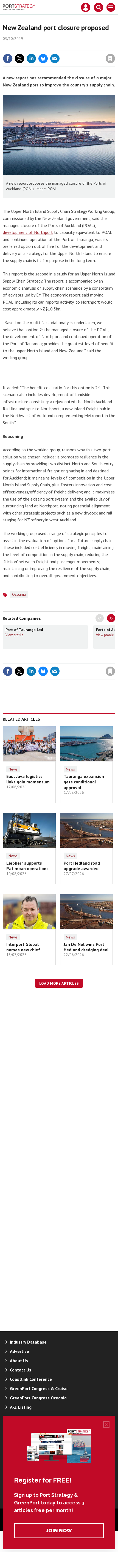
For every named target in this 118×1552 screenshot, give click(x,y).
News (13, 769)
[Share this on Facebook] (8, 58)
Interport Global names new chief (23, 946)
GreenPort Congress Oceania (38, 1397)
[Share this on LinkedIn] (31, 58)
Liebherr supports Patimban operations (27, 865)
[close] (114, 46)
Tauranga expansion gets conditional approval (84, 782)
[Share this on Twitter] (19, 58)
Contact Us (20, 1370)
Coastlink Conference (31, 1379)
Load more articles (59, 983)
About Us (19, 1360)
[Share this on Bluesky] (43, 58)
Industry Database (28, 1342)
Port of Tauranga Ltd (24, 629)
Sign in (45, 46)
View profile (14, 635)
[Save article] (110, 58)
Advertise (19, 1351)
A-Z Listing (21, 1407)
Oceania (19, 594)
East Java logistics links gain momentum (28, 779)
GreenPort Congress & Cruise (39, 1388)
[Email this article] (55, 58)
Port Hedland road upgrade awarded (82, 865)
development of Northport (28, 232)
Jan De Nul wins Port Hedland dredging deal (86, 946)
